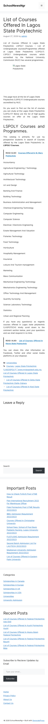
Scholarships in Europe (13, 585)
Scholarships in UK (11, 589)
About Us (7, 699)
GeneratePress (38, 720)
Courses (10, 366)
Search (6, 466)
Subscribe (10, 678)
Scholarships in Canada (13, 581)
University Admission (12, 600)
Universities (11, 363)
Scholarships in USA (12, 592)
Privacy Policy (9, 696)
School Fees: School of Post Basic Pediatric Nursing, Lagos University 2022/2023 (22, 530)
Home (6, 692)
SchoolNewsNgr (14, 5)
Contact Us (8, 703)
